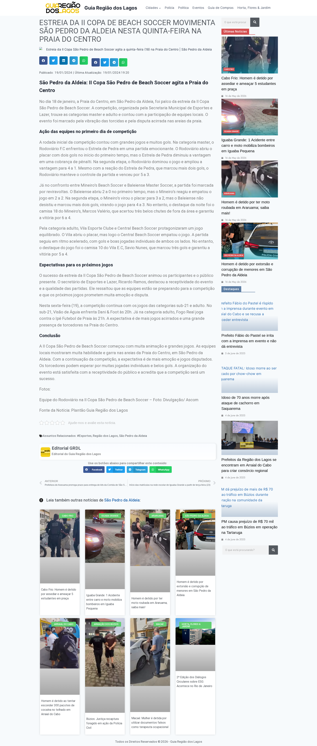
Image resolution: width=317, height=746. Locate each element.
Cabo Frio (229, 69)
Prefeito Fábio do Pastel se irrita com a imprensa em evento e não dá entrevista (248, 340)
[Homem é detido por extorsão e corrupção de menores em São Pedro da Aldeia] (249, 241)
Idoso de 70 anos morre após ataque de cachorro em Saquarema (245, 403)
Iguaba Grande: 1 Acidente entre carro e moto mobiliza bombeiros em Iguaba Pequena (248, 145)
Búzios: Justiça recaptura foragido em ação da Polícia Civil (104, 723)
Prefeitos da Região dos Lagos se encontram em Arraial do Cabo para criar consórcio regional (248, 465)
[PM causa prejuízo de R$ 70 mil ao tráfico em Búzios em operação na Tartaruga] (249, 498)
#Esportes (84, 436)
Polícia (169, 8)
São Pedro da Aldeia (133, 436)
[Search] (254, 22)
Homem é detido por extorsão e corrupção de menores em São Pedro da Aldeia (247, 269)
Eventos (198, 8)
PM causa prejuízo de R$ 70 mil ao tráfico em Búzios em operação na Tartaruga (249, 527)
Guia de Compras (221, 8)
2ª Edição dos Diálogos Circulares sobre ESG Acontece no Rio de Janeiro (194, 681)
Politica (183, 8)
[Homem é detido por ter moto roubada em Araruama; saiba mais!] (249, 179)
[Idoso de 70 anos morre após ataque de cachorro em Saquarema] (249, 374)
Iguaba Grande (231, 131)
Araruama (229, 194)
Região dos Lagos (105, 436)
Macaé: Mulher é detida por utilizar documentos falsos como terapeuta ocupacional (149, 722)
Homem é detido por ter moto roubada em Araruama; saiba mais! (149, 603)
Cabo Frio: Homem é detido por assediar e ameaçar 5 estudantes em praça (58, 594)
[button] (43, 60)
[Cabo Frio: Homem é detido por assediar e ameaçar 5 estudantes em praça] (249, 55)
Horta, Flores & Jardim (254, 8)
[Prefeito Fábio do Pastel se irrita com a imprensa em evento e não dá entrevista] (249, 312)
